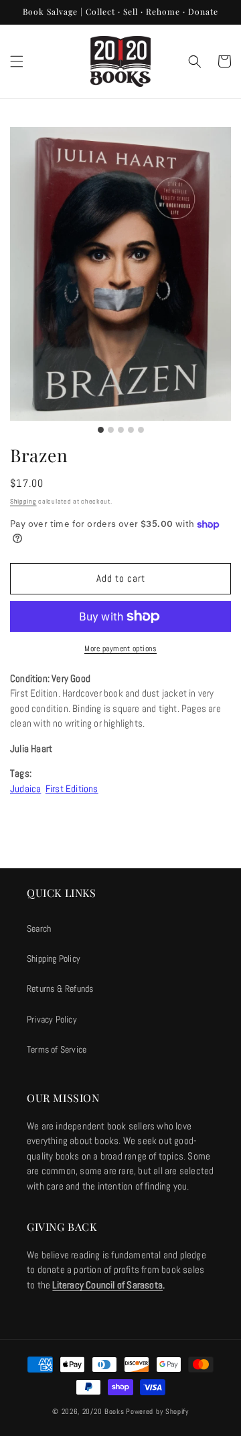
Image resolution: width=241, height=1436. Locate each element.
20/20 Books (103, 1411)
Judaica (25, 788)
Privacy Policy (52, 1019)
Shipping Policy (53, 958)
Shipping (23, 501)
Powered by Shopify (157, 1411)
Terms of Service (56, 1049)
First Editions (72, 788)
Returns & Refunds (60, 988)
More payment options (120, 648)
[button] (16, 61)
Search (39, 928)
